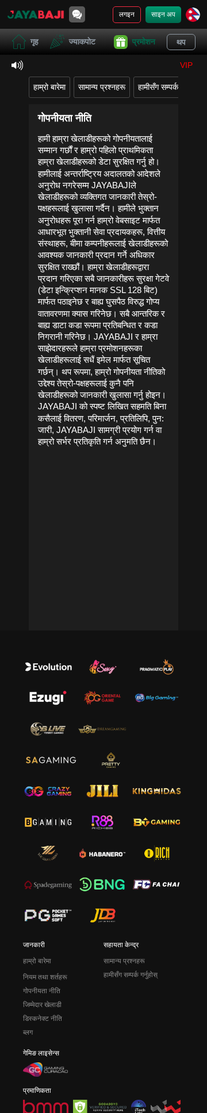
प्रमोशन (143, 41)
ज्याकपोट (82, 41)
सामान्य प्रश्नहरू (101, 87)
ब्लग (28, 1032)
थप (181, 42)
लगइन (127, 14)
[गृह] (35, 14)
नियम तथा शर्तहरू (45, 977)
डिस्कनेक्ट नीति (42, 1019)
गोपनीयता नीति (41, 991)
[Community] (77, 14)
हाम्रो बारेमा (49, 87)
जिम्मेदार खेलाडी (42, 1005)
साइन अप (163, 14)
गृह (34, 41)
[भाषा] (193, 14)
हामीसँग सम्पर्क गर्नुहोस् (169, 87)
